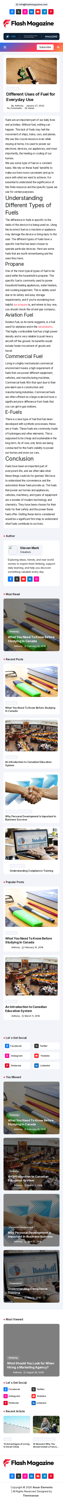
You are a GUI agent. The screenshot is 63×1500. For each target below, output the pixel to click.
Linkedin (45, 1065)
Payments (13, 88)
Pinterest (16, 1065)
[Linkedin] (36, 1065)
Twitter (44, 1046)
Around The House (44, 1439)
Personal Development (19, 811)
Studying (14, 631)
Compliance (17, 866)
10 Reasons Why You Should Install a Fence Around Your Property (45, 1447)
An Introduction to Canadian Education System (26, 1009)
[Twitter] (36, 1046)
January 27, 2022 (35, 106)
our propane (21, 304)
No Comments (14, 108)
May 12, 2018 (34, 1298)
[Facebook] (7, 1046)
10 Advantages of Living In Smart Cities (17, 1445)
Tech (7, 1439)
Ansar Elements (42, 1487)
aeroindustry (45, 326)
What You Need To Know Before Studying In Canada (28, 940)
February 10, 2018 (36, 646)
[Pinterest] (7, 1065)
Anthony (19, 106)
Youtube (45, 1055)
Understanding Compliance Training (31, 870)
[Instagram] (7, 1056)
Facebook (16, 1046)
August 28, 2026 (35, 1372)
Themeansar (31, 1495)
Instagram (17, 1055)
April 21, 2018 (34, 1241)
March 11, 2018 (32, 1016)
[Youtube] (36, 1056)
